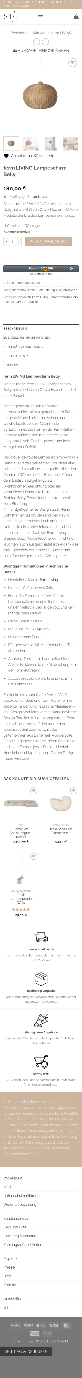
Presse (9, 1267)
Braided (8, 301)
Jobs (7, 1307)
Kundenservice (15, 1218)
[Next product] (36, 41)
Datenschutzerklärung (21, 1196)
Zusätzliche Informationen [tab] (26, 337)
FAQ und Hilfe (14, 1227)
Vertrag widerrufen (26, 1351)
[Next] (71, 94)
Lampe (20, 301)
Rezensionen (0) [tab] (16, 356)
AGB (7, 1187)
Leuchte (32, 301)
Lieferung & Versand (19, 1236)
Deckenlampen (66, 290)
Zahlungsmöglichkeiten (22, 1244)
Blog (7, 1276)
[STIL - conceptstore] (18, 16)
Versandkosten (38, 197)
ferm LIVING (61, 33)
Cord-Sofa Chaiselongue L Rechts (21, 833)
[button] (40, 16)
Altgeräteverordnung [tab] (23, 347)
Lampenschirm (60, 297)
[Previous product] (45, 41)
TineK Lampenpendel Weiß (21, 898)
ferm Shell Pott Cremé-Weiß (61, 831)
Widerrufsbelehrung (19, 1204)
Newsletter (12, 1299)
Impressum (12, 1178)
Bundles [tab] (10, 365)
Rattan (26, 297)
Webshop (18, 33)
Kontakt (9, 1285)
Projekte (10, 1259)
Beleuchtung (46, 290)
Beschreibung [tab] (15, 328)
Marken (39, 33)
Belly (74, 297)
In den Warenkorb (48, 241)
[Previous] (11, 94)
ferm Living (49, 580)
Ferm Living (40, 297)
